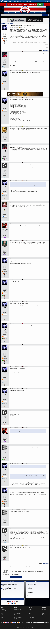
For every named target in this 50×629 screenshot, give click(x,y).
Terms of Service (24, 627)
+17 (4, 64)
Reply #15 (11, 344)
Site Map (31, 627)
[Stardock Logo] (3, 1)
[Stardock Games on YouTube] (12, 601)
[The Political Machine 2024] (25, 9)
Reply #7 (11, 180)
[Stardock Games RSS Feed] (16, 603)
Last (47, 50)
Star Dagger (4, 416)
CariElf (4, 208)
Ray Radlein (4, 132)
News (24, 1)
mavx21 (4, 551)
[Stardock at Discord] (11, 603)
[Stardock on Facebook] (10, 601)
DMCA (28, 627)
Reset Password (44, 614)
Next (46, 50)
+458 (4, 36)
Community (19, 1)
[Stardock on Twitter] (8, 601)
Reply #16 (11, 366)
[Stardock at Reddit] (9, 603)
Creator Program (31, 617)
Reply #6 (11, 162)
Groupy (2, 617)
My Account (44, 610)
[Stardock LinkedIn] (14, 603)
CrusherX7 (4, 169)
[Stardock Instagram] (15, 601)
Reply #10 (11, 240)
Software (10, 1)
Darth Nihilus (5, 229)
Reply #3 (11, 97)
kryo (5, 31)
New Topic (45, 15)
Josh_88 (4, 246)
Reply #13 (11, 301)
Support (30, 1)
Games (15, 1)
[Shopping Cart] (47, 1)
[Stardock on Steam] (17, 601)
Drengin (4, 57)
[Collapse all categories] (48, 582)
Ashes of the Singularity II (18, 609)
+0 (4, 175)
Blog (27, 1)
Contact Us (30, 618)
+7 (4, 457)
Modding (12, 23)
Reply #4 (11, 126)
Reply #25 (11, 545)
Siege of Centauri (16, 618)
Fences (2, 613)
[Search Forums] (49, 1)
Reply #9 (11, 223)
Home (2, 23)
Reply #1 (11, 51)
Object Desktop (3, 609)
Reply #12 (11, 279)
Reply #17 (11, 388)
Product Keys (44, 613)
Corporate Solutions (4, 610)
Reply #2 (11, 70)
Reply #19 (11, 427)
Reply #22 (11, 487)
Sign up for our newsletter (27, 622)
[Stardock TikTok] (13, 603)
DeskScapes (2, 614)
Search (47, 47)
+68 (4, 214)
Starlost (4, 534)
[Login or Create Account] (45, 1)
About (30, 609)
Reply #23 (11, 509)
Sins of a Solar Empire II (17, 613)
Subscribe (46, 622)
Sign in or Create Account (16, 576)
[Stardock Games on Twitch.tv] (13, 601)
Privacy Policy (19, 627)
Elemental (15, 610)
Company (30, 607)
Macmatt (5, 451)
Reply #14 (11, 323)
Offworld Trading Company (18, 617)
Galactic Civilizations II (7, 23)
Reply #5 (11, 144)
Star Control (16, 614)
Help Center (44, 609)
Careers (30, 613)
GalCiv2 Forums (22, 27)
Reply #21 (11, 463)
